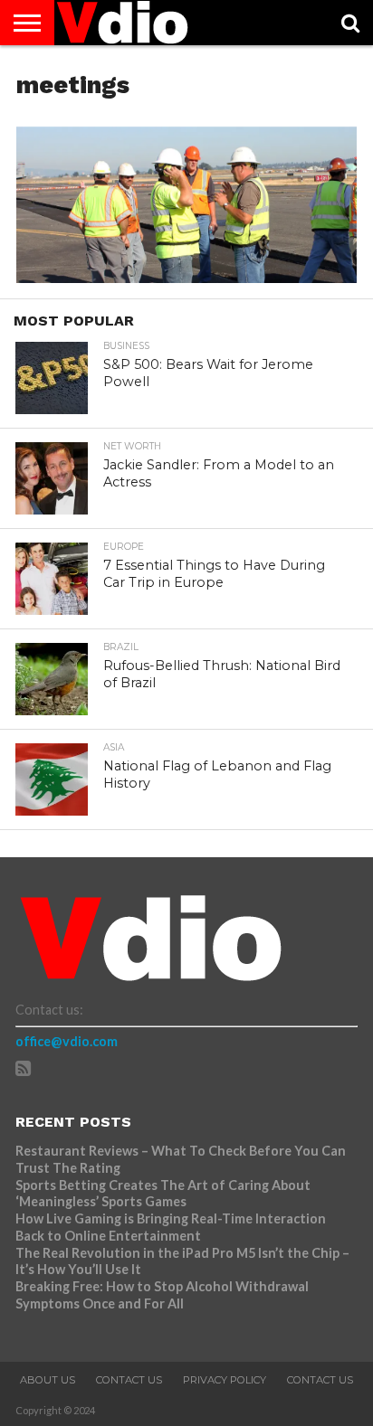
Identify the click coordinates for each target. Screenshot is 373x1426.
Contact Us (129, 1380)
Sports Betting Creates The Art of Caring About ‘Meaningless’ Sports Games (163, 1193)
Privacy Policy (224, 1380)
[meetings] (186, 277)
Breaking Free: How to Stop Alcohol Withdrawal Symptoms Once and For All (162, 1295)
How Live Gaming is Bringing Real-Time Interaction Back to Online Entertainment (170, 1227)
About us (47, 1380)
